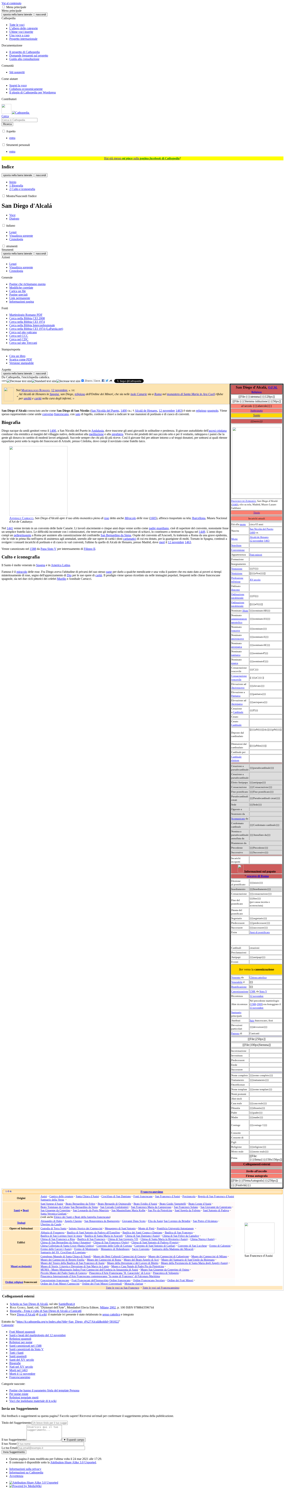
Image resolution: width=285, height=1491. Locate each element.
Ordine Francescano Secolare (149, 1280)
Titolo (256, 512)
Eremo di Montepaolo (86, 1249)
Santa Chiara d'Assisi (87, 1196)
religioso (80, 394)
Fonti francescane (143, 1196)
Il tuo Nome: (9, 1443)
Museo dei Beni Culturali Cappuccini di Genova (119, 1256)
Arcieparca (237, 703)
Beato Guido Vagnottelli (173, 1203)
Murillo (61, 578)
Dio (69, 575)
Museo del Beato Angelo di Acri (141, 1259)
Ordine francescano (119, 1280)
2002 (113, 1307)
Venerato (236, 977)
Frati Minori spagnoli (22, 1331)
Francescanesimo (152, 1191)
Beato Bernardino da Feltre (80, 1203)
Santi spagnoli (18, 1356)
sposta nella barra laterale (17, 14)
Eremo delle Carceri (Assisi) (56, 1249)
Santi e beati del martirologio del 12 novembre (37, 1335)
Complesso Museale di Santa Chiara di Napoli (66, 1256)
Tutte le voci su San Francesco (122, 1287)
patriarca (235, 654)
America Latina (60, 565)
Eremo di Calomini (220, 1245)
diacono (235, 589)
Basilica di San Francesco (179, 1232)
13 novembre (256, 1007)
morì (162, 542)
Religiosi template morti (23, 1397)
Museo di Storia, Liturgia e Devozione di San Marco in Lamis (75, 1266)
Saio (252, 1020)
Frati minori (256, 554)
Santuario (236, 1012)
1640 (235, 504)
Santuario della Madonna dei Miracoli (172, 1249)
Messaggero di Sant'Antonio (120, 1228)
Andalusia (97, 430)
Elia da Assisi (155, 1221)
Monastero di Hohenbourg (115, 1249)
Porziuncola (188, 1196)
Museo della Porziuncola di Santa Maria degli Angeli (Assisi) (194, 1263)
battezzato (256, 410)
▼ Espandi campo (73, 1439)
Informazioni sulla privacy (25, 1469)
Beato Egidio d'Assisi (145, 1203)
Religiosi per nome (20, 1342)
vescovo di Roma (258, 876)
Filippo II (89, 548)
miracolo (21, 571)
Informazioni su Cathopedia (26, 1472)
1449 (202, 531)
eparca (234, 663)
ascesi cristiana (218, 430)
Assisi (44, 1196)
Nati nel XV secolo (21, 1366)
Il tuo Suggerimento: (14, 1439)
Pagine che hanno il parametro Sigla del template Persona (44, 1390)
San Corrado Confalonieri (114, 1207)
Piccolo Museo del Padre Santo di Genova (64, 1272)
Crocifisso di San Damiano (116, 1196)
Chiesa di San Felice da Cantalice (180, 1235)
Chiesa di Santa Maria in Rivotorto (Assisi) (164, 1239)
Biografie (15, 1363)
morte (243, 524)
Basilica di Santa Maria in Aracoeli (104, 1235)
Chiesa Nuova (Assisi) (202, 1239)
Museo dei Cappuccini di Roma (104, 1259)
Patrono (235, 1033)
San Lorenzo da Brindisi (177, 1221)
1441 (10, 528)
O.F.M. (272, 387)
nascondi (41, 14)
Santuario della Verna (52, 1199)
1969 (259, 1004)
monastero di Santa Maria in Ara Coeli (191, 394)
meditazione (96, 434)
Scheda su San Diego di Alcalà (29, 1304)
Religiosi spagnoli (20, 1338)
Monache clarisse (133, 1283)
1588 (252, 991)
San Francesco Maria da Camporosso (151, 1207)
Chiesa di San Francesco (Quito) (111, 1242)
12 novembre (256, 540)
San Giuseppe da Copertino (55, 1210)
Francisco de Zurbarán (243, 501)
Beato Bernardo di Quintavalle (114, 1203)
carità (37, 398)
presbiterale (237, 597)
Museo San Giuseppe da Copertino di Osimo (165, 1269)
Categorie (7, 1325)
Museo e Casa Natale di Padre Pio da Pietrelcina (137, 1266)
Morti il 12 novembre (22, 1373)
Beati (26, 1210)
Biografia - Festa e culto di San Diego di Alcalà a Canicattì (45, 1311)
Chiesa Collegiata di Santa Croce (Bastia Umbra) (67, 1245)
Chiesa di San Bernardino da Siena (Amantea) (66, 1242)
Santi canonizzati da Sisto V (26, 1349)
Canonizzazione (239, 991)
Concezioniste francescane (55, 1280)
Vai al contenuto (11, 3)
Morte (234, 538)
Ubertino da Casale (51, 1224)
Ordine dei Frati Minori (180, 1280)
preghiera (117, 434)
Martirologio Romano (35, 390)
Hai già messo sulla (142, 158)
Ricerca (7, 124)
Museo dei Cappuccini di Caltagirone (168, 1256)
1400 (252, 532)
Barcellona (198, 518)
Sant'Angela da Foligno (187, 1210)
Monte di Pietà (146, 1228)
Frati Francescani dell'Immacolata (90, 1280)
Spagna (54, 394)
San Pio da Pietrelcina (160, 1210)
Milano (104, 1307)
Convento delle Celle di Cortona (114, 1245)
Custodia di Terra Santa (53, 1228)
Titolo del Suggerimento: (17, 1422)
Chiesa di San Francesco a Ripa (58, 1239)
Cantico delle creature (61, 1196)
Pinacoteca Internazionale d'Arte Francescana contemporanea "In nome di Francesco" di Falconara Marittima (100, 1276)
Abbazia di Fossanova (52, 1232)
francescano (61, 414)
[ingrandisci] (68, 381)
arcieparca (236, 646)
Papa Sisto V (48, 548)
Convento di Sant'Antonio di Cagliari (154, 1245)
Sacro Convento (140, 1249)
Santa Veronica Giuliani (53, 1213)
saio (77, 414)
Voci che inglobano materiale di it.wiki (32, 1401)
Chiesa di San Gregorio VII (123, 1239)
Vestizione (236, 568)
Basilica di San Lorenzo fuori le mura (61, 1235)
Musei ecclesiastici (21, 1266)
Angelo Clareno (73, 1221)
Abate (245, 610)
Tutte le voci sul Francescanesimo (160, 1287)
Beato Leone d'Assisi (199, 1203)
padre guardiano (159, 528)
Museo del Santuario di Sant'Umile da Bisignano (188, 1259)
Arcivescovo (237, 687)
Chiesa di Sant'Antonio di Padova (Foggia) (155, 1242)
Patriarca (235, 695)
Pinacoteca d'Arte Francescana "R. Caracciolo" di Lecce (119, 1272)
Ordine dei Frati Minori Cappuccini (60, 1283)
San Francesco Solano (186, 1207)
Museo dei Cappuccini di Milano (209, 1256)
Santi (17, 1210)
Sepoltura (236, 545)
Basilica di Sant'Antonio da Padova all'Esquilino (93, 1232)
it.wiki (43, 1314)
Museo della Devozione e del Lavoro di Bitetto (132, 1263)
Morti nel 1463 (18, 1370)
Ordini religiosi (14, 1282)
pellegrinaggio (22, 535)
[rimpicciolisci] (19, 381)
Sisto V (263, 991)
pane (109, 571)
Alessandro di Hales (51, 1221)
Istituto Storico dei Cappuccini (85, 1228)
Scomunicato (238, 818)
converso (47, 414)
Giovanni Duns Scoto (134, 1221)
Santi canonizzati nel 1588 (25, 1345)
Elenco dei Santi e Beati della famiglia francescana (82, 1216)
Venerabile (237, 982)
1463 (266, 540)
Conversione (238, 550)
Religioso (256, 391)
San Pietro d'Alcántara (205, 1221)
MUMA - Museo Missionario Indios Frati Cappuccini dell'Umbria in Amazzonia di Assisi (89, 1269)
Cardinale (238, 712)
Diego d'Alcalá (26, 1314)
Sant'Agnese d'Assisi (52, 1203)
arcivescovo (237, 638)
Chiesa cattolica (258, 977)
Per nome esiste (18, 1394)
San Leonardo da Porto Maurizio (91, 1210)
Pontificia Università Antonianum (175, 1228)
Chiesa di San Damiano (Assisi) (142, 1235)
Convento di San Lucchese (192, 1245)
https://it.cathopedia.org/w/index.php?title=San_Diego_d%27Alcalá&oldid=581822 (68, 1321)
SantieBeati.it (67, 1304)
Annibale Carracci (21, 518)
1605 (153, 518)
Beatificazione (239, 986)
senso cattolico (111, 1314)
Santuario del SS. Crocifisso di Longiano (63, 1252)
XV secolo (255, 579)
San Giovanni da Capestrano (215, 1207)
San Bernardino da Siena (116, 535)
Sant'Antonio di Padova (216, 1210)
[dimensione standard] (44, 381)
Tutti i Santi (16, 1352)
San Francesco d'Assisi (167, 1196)
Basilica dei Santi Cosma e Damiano (142, 1232)
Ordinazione (237, 594)
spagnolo (212, 410)
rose (106, 518)
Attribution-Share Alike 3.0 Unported (73, 1462)
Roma (158, 394)
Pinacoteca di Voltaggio (166, 1272)
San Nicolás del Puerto (261, 529)
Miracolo (130, 518)
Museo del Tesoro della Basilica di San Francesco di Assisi (72, 1263)
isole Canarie (138, 394)
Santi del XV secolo (21, 1359)
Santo (256, 415)
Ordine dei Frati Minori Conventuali (102, 1283)
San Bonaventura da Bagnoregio (102, 1221)
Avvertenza (16, 1476)
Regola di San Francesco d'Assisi (216, 1196)
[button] (3, 7)
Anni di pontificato (260, 932)
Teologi (21, 1222)
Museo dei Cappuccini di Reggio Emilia (62, 1259)
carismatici (129, 538)
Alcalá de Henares (259, 537)
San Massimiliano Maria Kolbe (128, 1210)
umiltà (27, 398)
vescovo (235, 630)
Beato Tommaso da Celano (55, 1207)
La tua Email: (10, 1447)
